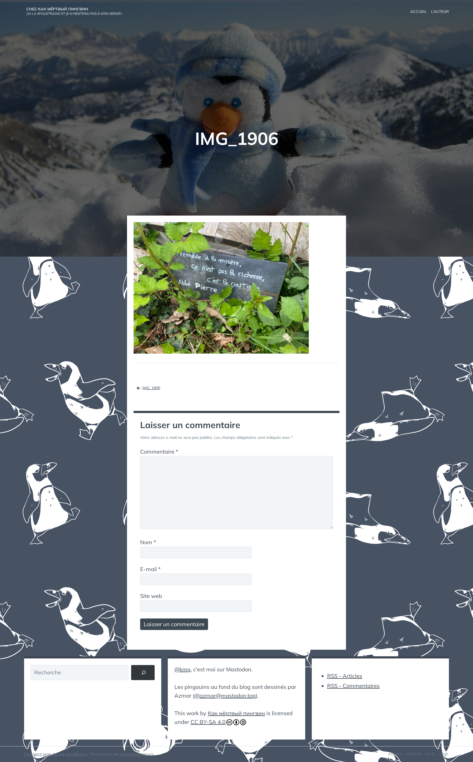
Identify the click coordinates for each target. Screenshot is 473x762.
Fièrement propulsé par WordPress (55, 754)
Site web (151, 595)
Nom (148, 542)
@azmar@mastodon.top (225, 695)
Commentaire (159, 451)
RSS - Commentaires (353, 685)
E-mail (150, 569)
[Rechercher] (143, 672)
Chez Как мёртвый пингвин (57, 9)
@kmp (182, 669)
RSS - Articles (344, 675)
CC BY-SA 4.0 (208, 721)
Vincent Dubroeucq (136, 754)
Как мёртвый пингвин (236, 713)
